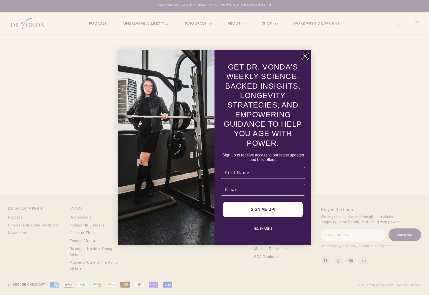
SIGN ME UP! (263, 209)
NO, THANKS (263, 228)
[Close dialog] (305, 56)
